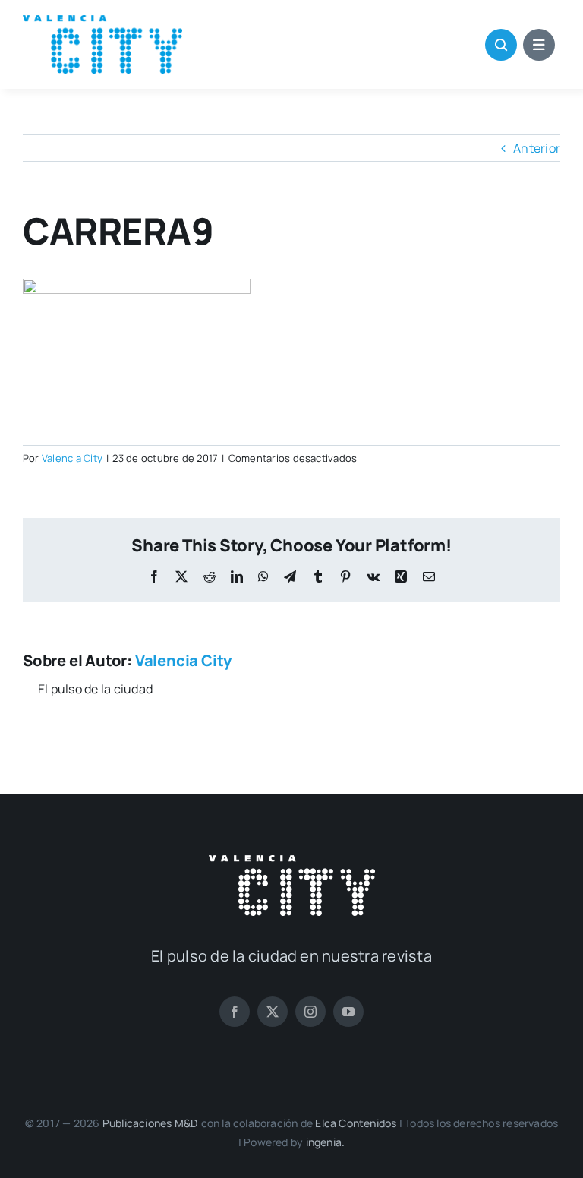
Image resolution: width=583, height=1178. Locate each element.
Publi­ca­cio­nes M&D (150, 1123)
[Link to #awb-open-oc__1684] (539, 45)
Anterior (536, 148)
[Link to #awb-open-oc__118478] (501, 45)
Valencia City (72, 458)
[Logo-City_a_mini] (102, 21)
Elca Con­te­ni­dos (355, 1123)
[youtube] (348, 1011)
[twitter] (272, 1011)
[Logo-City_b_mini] (292, 861)
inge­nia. (325, 1142)
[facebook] (234, 1011)
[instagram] (310, 1011)
